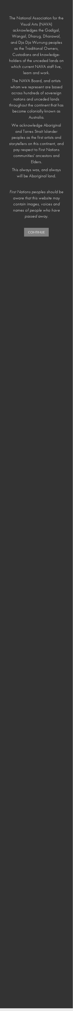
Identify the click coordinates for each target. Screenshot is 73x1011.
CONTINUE (36, 232)
